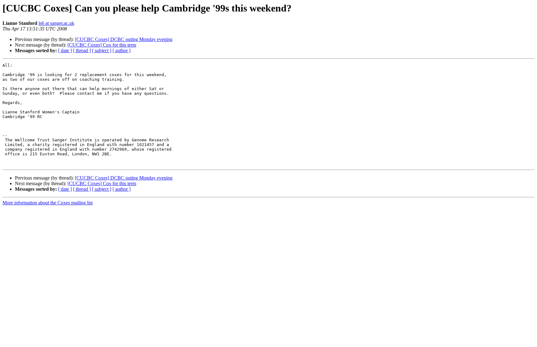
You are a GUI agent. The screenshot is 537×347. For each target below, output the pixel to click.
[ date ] (65, 50)
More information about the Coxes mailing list (47, 202)
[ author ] (121, 50)
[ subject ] (101, 50)
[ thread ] (82, 50)
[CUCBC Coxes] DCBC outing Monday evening (123, 39)
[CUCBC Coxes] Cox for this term (101, 45)
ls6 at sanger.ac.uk (56, 23)
